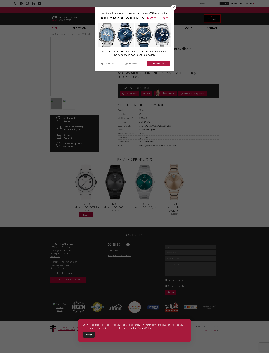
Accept (89, 334)
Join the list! (158, 63)
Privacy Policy (144, 328)
